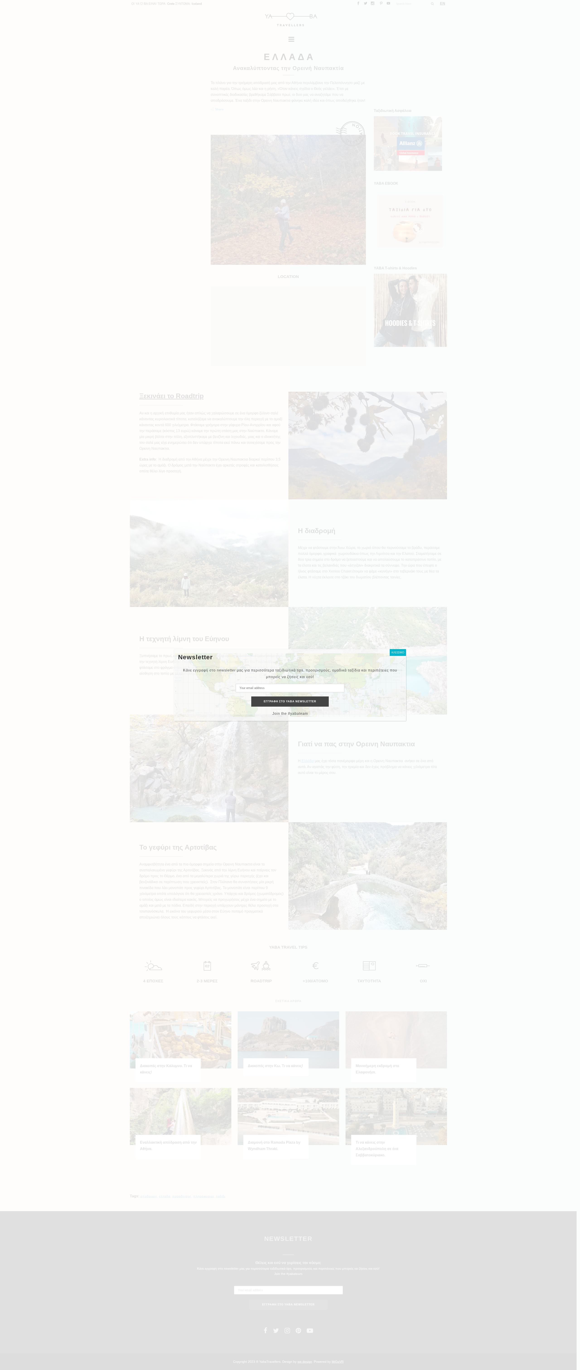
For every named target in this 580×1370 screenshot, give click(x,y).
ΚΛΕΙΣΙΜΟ (398, 652)
